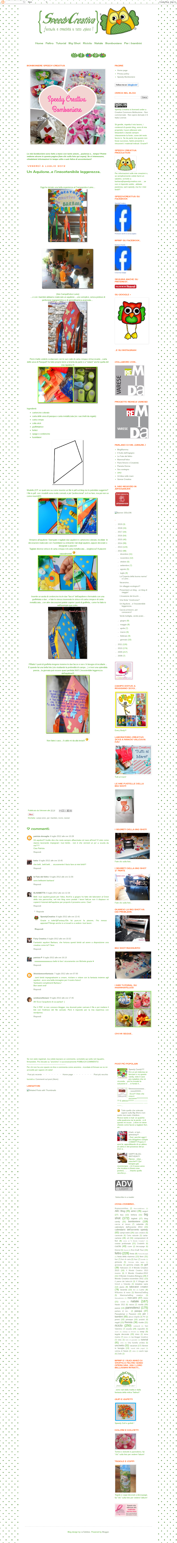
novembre (125, 558)
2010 (120, 648)
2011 (120, 644)
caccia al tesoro (122, 1224)
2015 (120, 539)
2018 (120, 528)
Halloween (124, 1268)
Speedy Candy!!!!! (136, 1069)
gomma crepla (133, 1265)
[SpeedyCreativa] (123, 231)
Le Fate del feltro (124, 456)
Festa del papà (143, 1254)
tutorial (67, 818)
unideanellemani (41, 998)
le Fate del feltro (41, 877)
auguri (145, 1211)
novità (140, 1304)
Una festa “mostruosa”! (130, 600)
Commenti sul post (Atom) (47, 1079)
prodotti (142, 1320)
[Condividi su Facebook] (68, 810)
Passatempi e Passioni (125, 1314)
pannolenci (132, 1307)
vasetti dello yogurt (138, 1348)
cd (128, 1238)
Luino (141, 1290)
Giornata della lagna (136, 1262)
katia (35, 860)
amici (133, 1211)
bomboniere (134, 1221)
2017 (120, 532)
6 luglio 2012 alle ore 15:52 (59, 939)
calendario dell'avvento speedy (131, 1229)
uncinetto (119, 1345)
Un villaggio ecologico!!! (130, 586)
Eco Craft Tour (137, 1250)
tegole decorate (122, 1334)
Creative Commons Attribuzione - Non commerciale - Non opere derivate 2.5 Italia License (131, 115)
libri (134, 1290)
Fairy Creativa (39, 939)
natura (131, 1305)
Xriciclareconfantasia (43, 973)
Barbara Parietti (120, 245)
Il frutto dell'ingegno (125, 453)
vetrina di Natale (121, 1351)
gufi (146, 1264)
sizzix (117, 1332)
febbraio (124, 636)
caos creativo (140, 1233)
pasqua (138, 1311)
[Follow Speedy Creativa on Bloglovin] (127, 86)
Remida (128, 1322)
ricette (141, 1322)
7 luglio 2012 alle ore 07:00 (66, 973)
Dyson (126, 1250)
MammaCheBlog (141, 1293)
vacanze (133, 1345)
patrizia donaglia (41, 836)
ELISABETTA (39, 893)
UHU (122, 1343)
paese (117, 1308)
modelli (122, 1302)
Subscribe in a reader (124, 1197)
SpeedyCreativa (47, 916)
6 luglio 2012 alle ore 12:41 (68, 916)
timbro (126, 1337)
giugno (123, 621)
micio (145, 1298)
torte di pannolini (131, 1340)
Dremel (117, 1250)
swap (142, 1331)
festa (132, 1253)
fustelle (143, 1259)
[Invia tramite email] (60, 810)
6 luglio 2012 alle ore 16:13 (55, 957)
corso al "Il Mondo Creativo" (134, 1241)
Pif (144, 1317)
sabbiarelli (136, 1326)
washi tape (143, 1351)
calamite (140, 1224)
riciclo (60, 818)
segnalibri (141, 1329)
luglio (122, 573)
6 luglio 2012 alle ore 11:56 (61, 877)
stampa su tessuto (129, 1332)
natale (135, 1301)
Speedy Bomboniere (126, 77)
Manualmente (119, 1298)
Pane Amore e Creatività (128, 463)
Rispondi (37, 852)
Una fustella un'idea (136, 1343)
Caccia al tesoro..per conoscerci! (129, 611)
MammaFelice (123, 459)
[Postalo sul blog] (63, 810)
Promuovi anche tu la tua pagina (125, 233)
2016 (120, 535)
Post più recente (35, 1074)
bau (121, 1215)
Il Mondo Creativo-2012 (137, 1273)
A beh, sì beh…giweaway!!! (135, 1133)
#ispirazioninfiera (121, 1208)
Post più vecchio (101, 1074)
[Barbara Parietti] (123, 270)
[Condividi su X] (65, 810)
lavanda (123, 1290)
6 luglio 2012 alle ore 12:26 (58, 893)
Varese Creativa (124, 479)
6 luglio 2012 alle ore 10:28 (62, 836)
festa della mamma (126, 1256)
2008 (120, 656)
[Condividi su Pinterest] (70, 810)
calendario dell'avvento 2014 (128, 1227)
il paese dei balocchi (123, 1281)
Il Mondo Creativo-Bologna (130, 1276)
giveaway (118, 1265)
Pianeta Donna (123, 466)
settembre (125, 565)
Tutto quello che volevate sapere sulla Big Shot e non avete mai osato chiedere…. (131, 1112)
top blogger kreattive (139, 1337)
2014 (120, 543)
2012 (120, 551)
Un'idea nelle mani (125, 476)
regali (117, 1322)
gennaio (124, 640)
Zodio (119, 1354)
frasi (135, 1259)
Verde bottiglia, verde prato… (132, 616)
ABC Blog (120, 1211)
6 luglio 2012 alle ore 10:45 (51, 860)
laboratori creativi (138, 1286)
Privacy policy (123, 74)
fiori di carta (126, 1259)
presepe (129, 1319)
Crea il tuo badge (120, 272)
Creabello (141, 1244)
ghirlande (118, 1262)
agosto (123, 569)
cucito (118, 1246)
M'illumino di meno (123, 1293)
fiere (142, 1256)
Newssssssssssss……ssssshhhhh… (137, 1089)
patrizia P (37, 957)
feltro (118, 1253)
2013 (120, 547)
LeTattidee (85, 1532)
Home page (68, 1074)
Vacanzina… (125, 582)
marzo (123, 632)
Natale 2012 (120, 1305)
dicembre (124, 554)
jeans (122, 1287)
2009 (120, 652)
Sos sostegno (123, 469)
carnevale (119, 1236)
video (134, 1351)
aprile (123, 628)
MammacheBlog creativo (131, 1295)
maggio (123, 624)
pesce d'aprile (134, 1317)
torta (119, 1340)
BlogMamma (122, 449)
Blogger (105, 1532)
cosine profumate (123, 1243)
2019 (120, 524)
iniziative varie (141, 1284)
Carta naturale (133, 1236)
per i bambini (52, 818)
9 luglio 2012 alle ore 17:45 (62, 998)
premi (117, 1319)
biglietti (134, 1218)
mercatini (132, 1298)
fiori (116, 1259)
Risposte (40, 911)
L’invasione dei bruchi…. (130, 596)
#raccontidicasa (139, 1208)
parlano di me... (122, 1311)
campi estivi (41, 818)
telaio (137, 1334)
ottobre (123, 562)
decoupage (140, 1246)
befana (134, 1215)
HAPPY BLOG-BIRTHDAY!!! (135, 1155)
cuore (129, 1246)
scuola (129, 1329)
